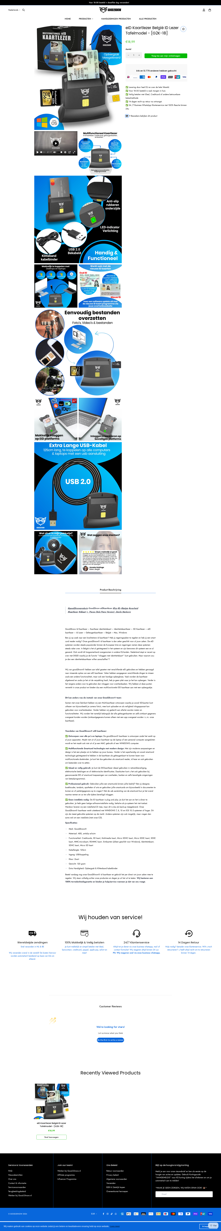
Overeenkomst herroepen (117, 1191)
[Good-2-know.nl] (110, 10)
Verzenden (110, 1183)
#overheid (133, 608)
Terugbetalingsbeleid (17, 1191)
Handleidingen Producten (116, 18)
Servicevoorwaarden (17, 1187)
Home (68, 18)
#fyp (115, 608)
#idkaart (82, 611)
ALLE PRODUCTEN (147, 18)
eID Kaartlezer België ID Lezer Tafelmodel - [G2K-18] (51, 1125)
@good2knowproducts (78, 608)
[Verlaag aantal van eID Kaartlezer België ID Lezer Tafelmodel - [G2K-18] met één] (128, 55)
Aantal (128, 49)
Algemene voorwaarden (116, 1179)
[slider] (43, 152)
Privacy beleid (112, 1174)
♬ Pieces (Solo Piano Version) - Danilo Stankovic (109, 611)
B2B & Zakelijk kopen (115, 1187)
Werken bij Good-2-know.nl (20, 1195)
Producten (85, 18)
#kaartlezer (73, 611)
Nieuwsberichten (15, 1174)
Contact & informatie (17, 1183)
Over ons (12, 1179)
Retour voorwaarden (115, 1170)
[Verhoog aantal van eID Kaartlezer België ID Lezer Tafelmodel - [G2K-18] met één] (139, 55)
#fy (119, 608)
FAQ (10, 1170)
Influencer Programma (66, 1179)
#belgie (124, 608)
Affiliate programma (66, 1174)
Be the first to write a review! (110, 1040)
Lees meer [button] (115, 1226)
